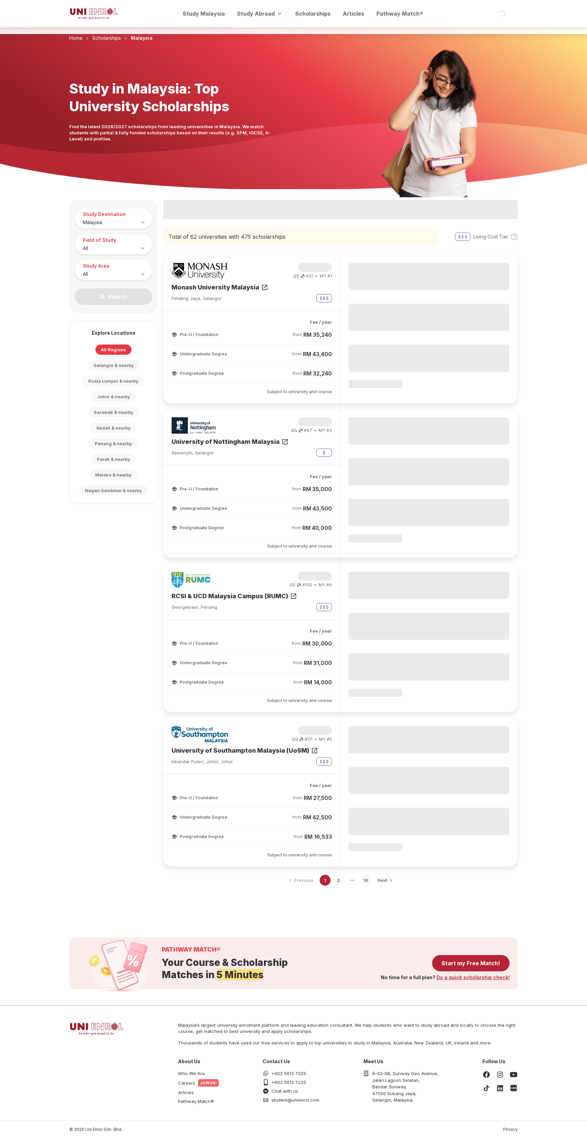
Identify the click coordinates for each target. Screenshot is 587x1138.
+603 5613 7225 (288, 1073)
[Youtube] (514, 1074)
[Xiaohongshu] (514, 1088)
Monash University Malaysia (215, 287)
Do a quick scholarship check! (473, 977)
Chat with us (284, 1091)
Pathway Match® (399, 13)
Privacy (510, 1129)
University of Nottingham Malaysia (226, 441)
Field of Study (99, 240)
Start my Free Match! (471, 963)
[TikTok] (486, 1088)
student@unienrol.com (295, 1100)
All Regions (113, 349)
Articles (353, 13)
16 (365, 880)
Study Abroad (256, 13)
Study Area (96, 266)
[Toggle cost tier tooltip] (514, 236)
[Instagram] (500, 1074)
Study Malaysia (204, 13)
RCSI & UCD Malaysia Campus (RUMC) (230, 596)
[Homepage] (93, 13)
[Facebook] (486, 1074)
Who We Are (191, 1073)
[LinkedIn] (500, 1088)
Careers (186, 1083)
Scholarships (313, 13)
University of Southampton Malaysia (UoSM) (240, 750)
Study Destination (104, 214)
